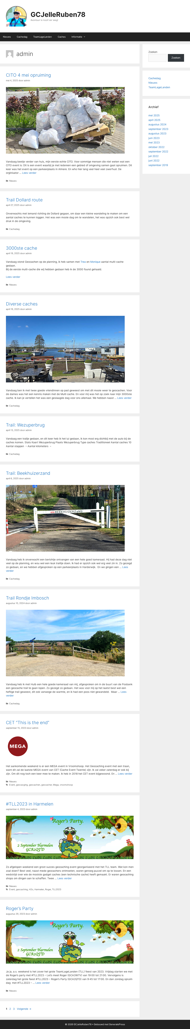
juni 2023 (154, 138)
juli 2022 (153, 156)
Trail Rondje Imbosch (27, 598)
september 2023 (158, 129)
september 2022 (158, 151)
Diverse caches (22, 303)
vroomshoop (66, 784)
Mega (56, 784)
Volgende (24, 1008)
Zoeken (152, 51)
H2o (31, 889)
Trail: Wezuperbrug (25, 425)
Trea (83, 261)
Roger (48, 889)
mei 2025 (154, 115)
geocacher (46, 784)
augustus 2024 (157, 124)
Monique (95, 261)
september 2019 (158, 165)
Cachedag (22, 36)
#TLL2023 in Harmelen (29, 804)
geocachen (34, 784)
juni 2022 (153, 160)
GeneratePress (117, 1024)
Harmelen (39, 889)
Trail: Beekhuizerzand (28, 473)
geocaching (22, 889)
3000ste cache (21, 248)
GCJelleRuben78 (58, 14)
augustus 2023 (157, 133)
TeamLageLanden (42, 36)
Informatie (77, 36)
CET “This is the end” (27, 722)
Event (12, 784)
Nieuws (7, 36)
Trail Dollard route (24, 199)
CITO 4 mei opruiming (28, 75)
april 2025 (154, 120)
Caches (62, 36)
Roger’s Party (19, 908)
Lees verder (29, 172)
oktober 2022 (156, 147)
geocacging (22, 784)
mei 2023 (154, 142)
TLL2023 (56, 889)
